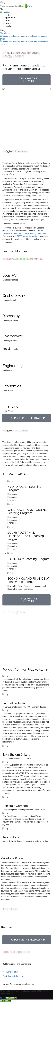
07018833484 (12, 972)
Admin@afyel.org (15, 976)
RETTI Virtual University (27, 236)
